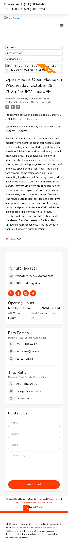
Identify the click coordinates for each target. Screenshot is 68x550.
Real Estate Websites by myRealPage (34, 502)
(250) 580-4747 (34, 4)
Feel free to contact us (44, 315)
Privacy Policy (54, 498)
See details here (28, 119)
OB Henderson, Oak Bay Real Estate (33, 102)
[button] (24, 4)
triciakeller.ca (24, 398)
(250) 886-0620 (34, 9)
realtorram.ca (24, 359)
